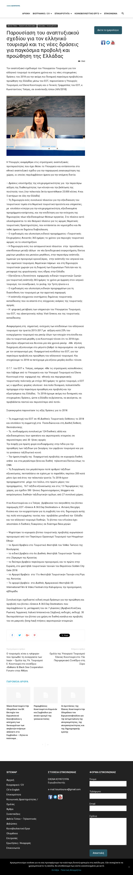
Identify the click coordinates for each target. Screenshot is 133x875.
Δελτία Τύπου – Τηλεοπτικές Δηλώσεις (21, 26)
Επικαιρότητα (62, 13)
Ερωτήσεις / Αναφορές (18, 843)
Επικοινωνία (110, 13)
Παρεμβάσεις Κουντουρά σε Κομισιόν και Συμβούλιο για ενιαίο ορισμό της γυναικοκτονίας (45, 712)
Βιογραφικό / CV (41, 13)
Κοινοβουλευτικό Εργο (87, 13)
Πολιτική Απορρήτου (71, 870)
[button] (123, 13)
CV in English (12, 789)
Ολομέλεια (12, 833)
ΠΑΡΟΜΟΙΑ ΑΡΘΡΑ (17, 681)
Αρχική (26, 13)
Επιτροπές (12, 838)
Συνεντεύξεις (13, 814)
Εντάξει (55, 870)
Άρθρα (9, 809)
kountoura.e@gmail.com (68, 789)
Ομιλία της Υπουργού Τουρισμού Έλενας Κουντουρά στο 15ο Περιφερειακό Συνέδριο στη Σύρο (67, 658)
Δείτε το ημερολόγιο (108, 30)
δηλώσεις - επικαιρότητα (47, 26)
